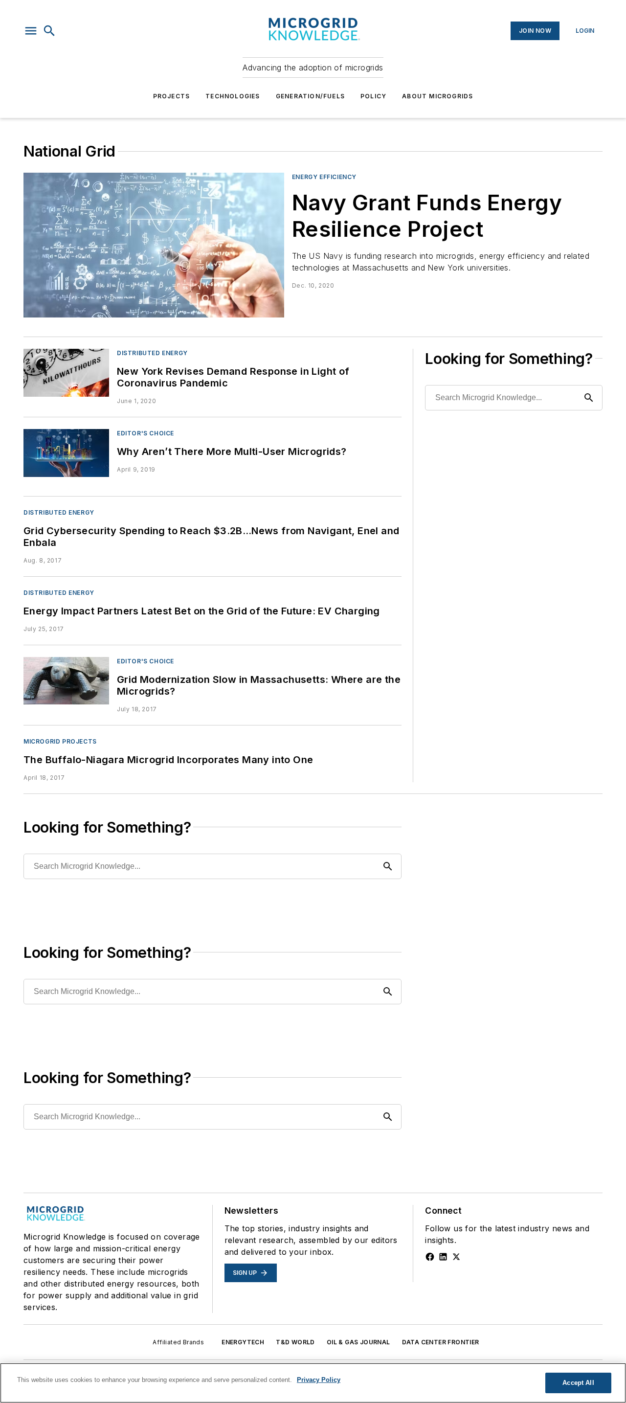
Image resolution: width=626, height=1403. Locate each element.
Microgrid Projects (60, 741)
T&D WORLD (295, 1342)
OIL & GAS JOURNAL (358, 1342)
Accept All (578, 1382)
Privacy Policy (318, 1379)
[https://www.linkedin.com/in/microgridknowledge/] (443, 1257)
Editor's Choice (145, 433)
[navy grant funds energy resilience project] (153, 245)
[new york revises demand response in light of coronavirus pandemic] (66, 372)
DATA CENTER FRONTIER (440, 1342)
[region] (313, 1383)
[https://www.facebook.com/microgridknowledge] (430, 1257)
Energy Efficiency (324, 177)
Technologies (232, 96)
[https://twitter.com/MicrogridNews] (456, 1257)
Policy (373, 96)
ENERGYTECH (243, 1342)
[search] (49, 30)
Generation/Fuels (310, 96)
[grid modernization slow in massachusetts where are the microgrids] (66, 680)
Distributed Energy (152, 353)
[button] (30, 30)
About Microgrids (437, 96)
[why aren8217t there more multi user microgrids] (66, 452)
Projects (171, 96)
